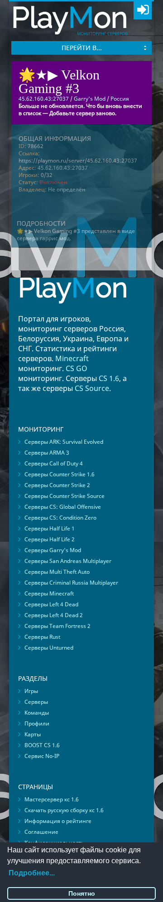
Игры (31, 691)
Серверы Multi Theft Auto (57, 572)
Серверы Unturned (48, 647)
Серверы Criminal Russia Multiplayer (71, 582)
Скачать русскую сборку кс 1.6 (64, 810)
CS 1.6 (109, 378)
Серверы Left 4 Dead (51, 604)
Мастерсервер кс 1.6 (51, 799)
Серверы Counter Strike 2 (57, 485)
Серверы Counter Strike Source (64, 496)
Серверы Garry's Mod (52, 550)
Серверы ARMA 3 (46, 452)
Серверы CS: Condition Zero (60, 517)
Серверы (36, 702)
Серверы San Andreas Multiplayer (67, 561)
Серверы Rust (42, 637)
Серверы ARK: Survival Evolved (63, 442)
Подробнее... (32, 873)
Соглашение (41, 832)
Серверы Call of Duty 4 (53, 463)
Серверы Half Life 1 (49, 528)
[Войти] (143, 10)
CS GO (76, 368)
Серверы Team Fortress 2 (57, 626)
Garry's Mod (89, 98)
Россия (119, 98)
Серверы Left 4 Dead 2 (53, 615)
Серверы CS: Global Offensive (62, 507)
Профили (36, 723)
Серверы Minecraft (49, 593)
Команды (36, 712)
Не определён (67, 189)
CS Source (92, 388)
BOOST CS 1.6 (42, 745)
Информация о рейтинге (57, 821)
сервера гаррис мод (43, 238)
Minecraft (72, 358)
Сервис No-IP (41, 756)
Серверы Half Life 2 (49, 539)
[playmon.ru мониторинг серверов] (73, 310)
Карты (32, 734)
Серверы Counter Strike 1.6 (59, 474)
